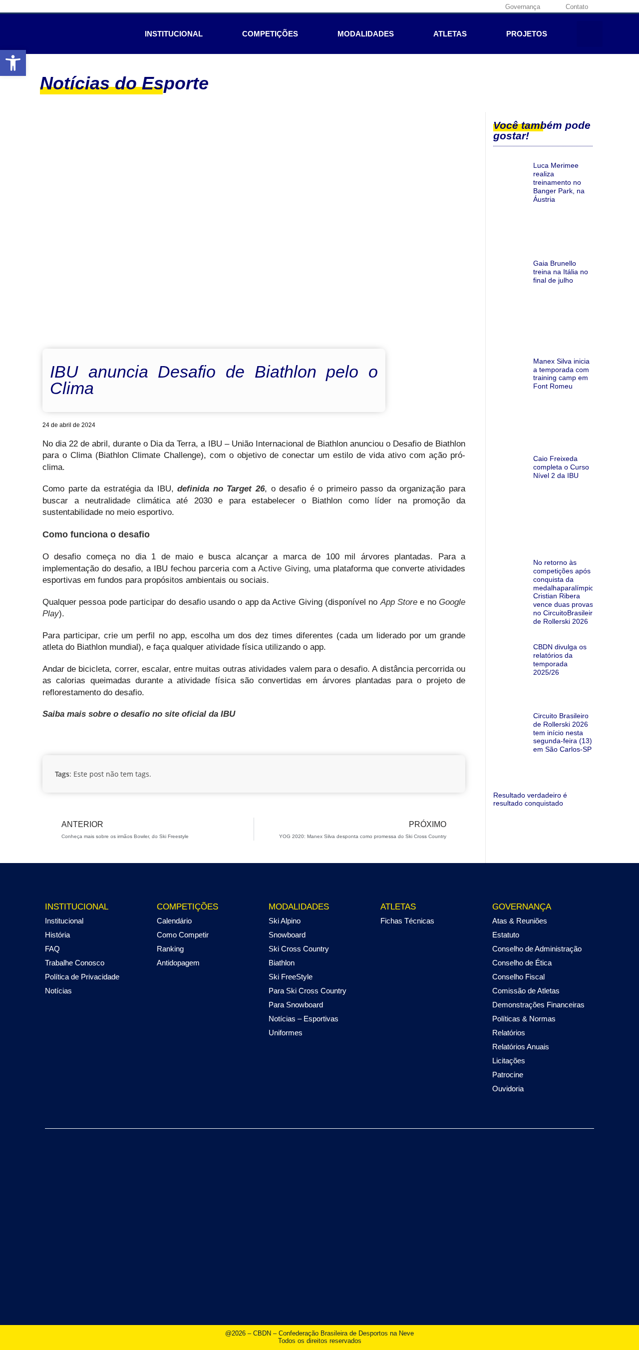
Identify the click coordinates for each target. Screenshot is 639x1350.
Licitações (508, 1060)
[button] (590, 34)
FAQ (52, 948)
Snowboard (287, 934)
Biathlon (282, 962)
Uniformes (286, 1032)
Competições (270, 33)
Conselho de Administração (537, 948)
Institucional (174, 33)
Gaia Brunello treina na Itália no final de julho (560, 271)
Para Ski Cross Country (307, 990)
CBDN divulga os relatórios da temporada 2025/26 (560, 659)
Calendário (174, 920)
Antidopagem (178, 962)
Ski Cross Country (299, 948)
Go (444, 602)
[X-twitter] (457, 6)
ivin (297, 568)
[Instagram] (442, 6)
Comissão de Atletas (526, 990)
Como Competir (183, 934)
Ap (385, 602)
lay (53, 613)
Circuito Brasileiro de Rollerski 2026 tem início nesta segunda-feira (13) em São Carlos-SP (562, 732)
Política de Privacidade (82, 976)
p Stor (401, 602)
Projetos (526, 33)
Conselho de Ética (522, 962)
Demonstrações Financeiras (538, 1004)
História (57, 934)
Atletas (450, 33)
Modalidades (365, 33)
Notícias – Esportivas (303, 1018)
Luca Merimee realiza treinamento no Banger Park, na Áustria (559, 182)
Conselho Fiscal (518, 976)
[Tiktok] (488, 6)
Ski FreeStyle (291, 976)
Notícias (58, 990)
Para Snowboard (296, 1004)
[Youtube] (473, 6)
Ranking (170, 948)
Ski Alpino (285, 920)
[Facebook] (426, 6)
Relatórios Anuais (520, 1046)
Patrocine (507, 1074)
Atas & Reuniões (519, 920)
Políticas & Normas (524, 1018)
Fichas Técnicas (407, 920)
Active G (274, 568)
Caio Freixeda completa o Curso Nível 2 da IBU (561, 466)
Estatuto (505, 934)
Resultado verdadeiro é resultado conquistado (530, 799)
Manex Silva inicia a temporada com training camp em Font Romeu (561, 373)
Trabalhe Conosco (74, 962)
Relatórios (508, 1032)
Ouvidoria (508, 1088)
